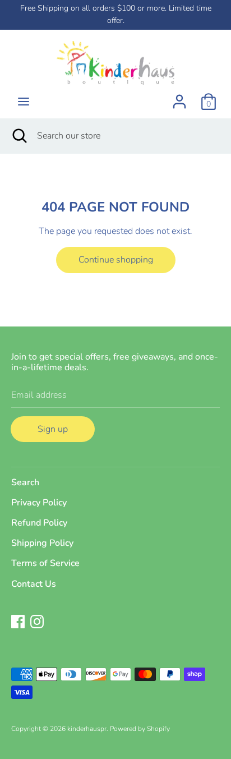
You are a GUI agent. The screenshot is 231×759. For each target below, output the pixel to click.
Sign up (53, 429)
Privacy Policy (39, 502)
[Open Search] (18, 136)
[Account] (179, 97)
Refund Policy (39, 523)
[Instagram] (37, 621)
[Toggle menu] (23, 101)
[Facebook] (18, 621)
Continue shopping (115, 260)
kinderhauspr (87, 728)
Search (25, 482)
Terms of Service (45, 563)
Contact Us (33, 584)
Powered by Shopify (140, 728)
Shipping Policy (42, 543)
